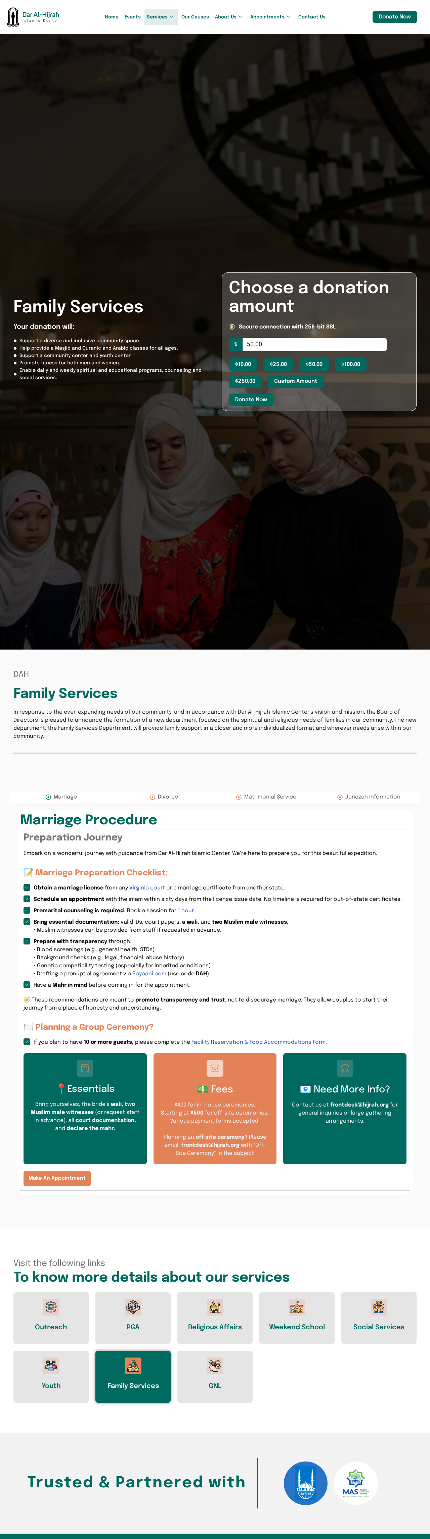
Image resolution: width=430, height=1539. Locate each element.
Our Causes (195, 17)
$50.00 (314, 364)
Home (112, 17)
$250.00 (245, 381)
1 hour (186, 911)
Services (157, 17)
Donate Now (395, 17)
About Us (225, 17)
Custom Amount (295, 381)
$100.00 (350, 364)
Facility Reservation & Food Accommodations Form (258, 1042)
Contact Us (312, 17)
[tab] (61, 797)
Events (133, 17)
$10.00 (243, 364)
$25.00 (278, 364)
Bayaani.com (149, 974)
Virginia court (147, 888)
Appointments (267, 17)
